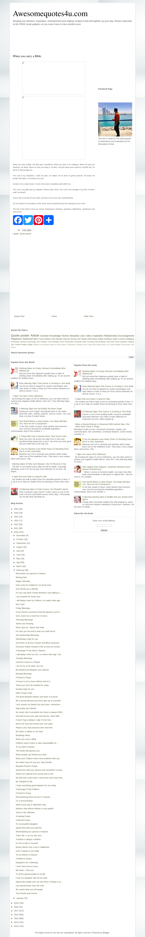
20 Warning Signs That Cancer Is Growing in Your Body (106, 411)
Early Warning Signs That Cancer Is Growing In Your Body (44, 383)
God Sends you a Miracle (27, 589)
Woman (66, 339)
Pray (122, 344)
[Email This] (23, 230)
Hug (94, 344)
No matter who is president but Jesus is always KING (39, 712)
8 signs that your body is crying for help (29, 476)
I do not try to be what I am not (29, 666)
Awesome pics (30, 338)
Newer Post (19, 316)
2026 (16, 509)
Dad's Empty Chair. (24, 693)
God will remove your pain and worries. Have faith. (38, 716)
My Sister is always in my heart (29, 731)
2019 (16, 903)
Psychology (31, 342)
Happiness (16, 338)
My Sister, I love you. (25, 870)
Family (84, 339)
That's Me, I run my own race (29, 835)
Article (34, 335)
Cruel (85, 344)
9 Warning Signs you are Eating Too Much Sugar (40, 408)
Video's (13, 347)
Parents (18, 345)
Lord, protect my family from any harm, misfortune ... (39, 704)
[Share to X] (27, 230)
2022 (16, 524)
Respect (44, 342)
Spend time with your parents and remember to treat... (40, 770)
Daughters (123, 342)
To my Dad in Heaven (25, 747)
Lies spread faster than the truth (30, 886)
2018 (16, 907)
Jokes (89, 335)
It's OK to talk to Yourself (27, 843)
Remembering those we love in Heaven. (33, 797)
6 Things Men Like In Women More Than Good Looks (42, 436)
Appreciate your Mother (26, 708)
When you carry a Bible (26, 739)
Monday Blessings (24, 674)
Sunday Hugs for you (25, 689)
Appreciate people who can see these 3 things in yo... (39, 882)
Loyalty (112, 344)
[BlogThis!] (25, 230)
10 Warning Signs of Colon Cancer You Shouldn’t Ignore (43, 489)
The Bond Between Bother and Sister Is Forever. (37, 697)
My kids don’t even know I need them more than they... (40, 778)
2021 (16, 528)
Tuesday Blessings (24, 658)
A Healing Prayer (23, 816)
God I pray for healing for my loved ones (33, 585)
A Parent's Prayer (23, 677)
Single (30, 345)
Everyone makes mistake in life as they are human (38, 647)
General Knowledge (50, 335)
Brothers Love (38, 344)
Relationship (110, 335)
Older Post (88, 316)
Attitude (59, 339)
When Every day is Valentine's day (31, 805)
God (53, 339)
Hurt (38, 342)
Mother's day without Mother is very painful (34, 808)
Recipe (127, 344)
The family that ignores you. (28, 751)
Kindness (108, 339)
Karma (103, 344)
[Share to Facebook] (29, 230)
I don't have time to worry (27, 866)
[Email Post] (18, 230)
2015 (16, 918)
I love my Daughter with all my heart (31, 878)
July (18, 551)
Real (97, 342)
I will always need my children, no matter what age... (39, 600)
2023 (16, 520)
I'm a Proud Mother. (24, 801)
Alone (115, 339)
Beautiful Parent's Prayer (27, 766)
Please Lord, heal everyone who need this (34, 728)
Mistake (118, 344)
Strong (73, 339)
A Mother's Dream (24, 859)
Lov (107, 344)
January (20, 898)
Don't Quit (20, 604)
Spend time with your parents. (29, 828)
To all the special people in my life (30, 874)
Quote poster (25, 234)
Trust (50, 342)
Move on (54, 344)
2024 (16, 517)
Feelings (55, 342)
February (20, 570)
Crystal (89, 344)
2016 (16, 914)
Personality (69, 342)
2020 (16, 532)
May (18, 558)
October (20, 539)
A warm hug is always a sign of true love (33, 720)
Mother (47, 339)
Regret (24, 345)
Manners (47, 344)
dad (112, 342)
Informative (92, 339)
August (19, 547)
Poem (61, 342)
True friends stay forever (26, 893)
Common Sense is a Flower (28, 662)
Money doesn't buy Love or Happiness (32, 847)
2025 (16, 513)
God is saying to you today (27, 851)
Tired (108, 342)
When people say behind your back (31, 755)
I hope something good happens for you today (36, 785)
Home (54, 316)
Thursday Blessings (24, 620)
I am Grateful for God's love (28, 597)
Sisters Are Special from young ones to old (34, 774)
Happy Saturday (23, 581)
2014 (16, 922)
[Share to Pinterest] (30, 230)
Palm (59, 344)
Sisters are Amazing (24, 623)
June (18, 555)
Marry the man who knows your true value (34, 724)
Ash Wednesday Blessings (27, 635)
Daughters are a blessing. (27, 862)
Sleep (64, 344)
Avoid (116, 342)
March (19, 566)
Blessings (71, 344)
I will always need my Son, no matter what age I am (38, 654)
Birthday (102, 342)
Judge (98, 344)
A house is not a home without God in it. (33, 681)
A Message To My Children (27, 789)
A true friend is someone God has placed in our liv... (38, 612)
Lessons (122, 339)
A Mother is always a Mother (28, 839)
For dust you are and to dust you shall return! (35, 631)
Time (132, 344)
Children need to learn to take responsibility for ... (37, 743)
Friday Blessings (23, 608)
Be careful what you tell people (29, 889)
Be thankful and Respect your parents (32, 670)
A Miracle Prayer (23, 820)
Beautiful (74, 335)
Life (78, 339)
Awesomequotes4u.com (50, 13)
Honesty (23, 342)
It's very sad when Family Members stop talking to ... (39, 593)
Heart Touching (88, 342)
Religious (130, 339)
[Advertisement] (61, 39)
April (18, 562)
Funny (41, 339)
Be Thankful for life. (24, 781)
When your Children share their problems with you (38, 758)
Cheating (79, 344)
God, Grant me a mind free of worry (31, 616)
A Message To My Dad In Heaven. (31, 650)
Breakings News (23, 735)
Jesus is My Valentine (25, 812)
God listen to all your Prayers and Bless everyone (37, 643)
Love (82, 335)
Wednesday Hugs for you (27, 639)
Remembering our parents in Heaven (32, 832)
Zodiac (100, 339)
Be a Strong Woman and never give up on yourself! (38, 701)
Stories (65, 335)
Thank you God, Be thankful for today (32, 685)
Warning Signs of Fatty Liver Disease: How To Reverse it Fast (39, 464)
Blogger (106, 933)
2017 (16, 911)
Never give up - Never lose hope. (30, 627)
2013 (16, 926)
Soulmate (78, 342)
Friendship (15, 342)
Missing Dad (21, 577)
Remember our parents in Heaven (31, 573)
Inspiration (98, 335)
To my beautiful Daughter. (27, 824)
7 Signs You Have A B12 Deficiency (27, 396)
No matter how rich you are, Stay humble (34, 762)
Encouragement (126, 335)
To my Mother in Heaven (26, 855)
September (21, 543)
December (21, 535)
